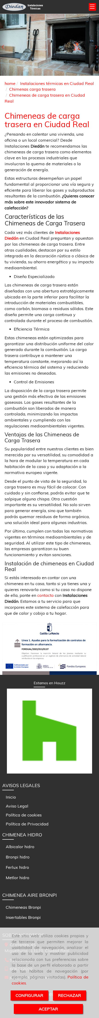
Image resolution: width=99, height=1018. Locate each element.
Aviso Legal (17, 806)
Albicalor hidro (20, 846)
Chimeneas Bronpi (23, 907)
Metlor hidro (17, 877)
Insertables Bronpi (23, 917)
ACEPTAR (48, 1009)
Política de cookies (24, 815)
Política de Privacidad (27, 824)
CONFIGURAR (29, 995)
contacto (46, 595)
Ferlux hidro (17, 867)
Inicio (11, 797)
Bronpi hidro (17, 857)
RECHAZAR (69, 995)
